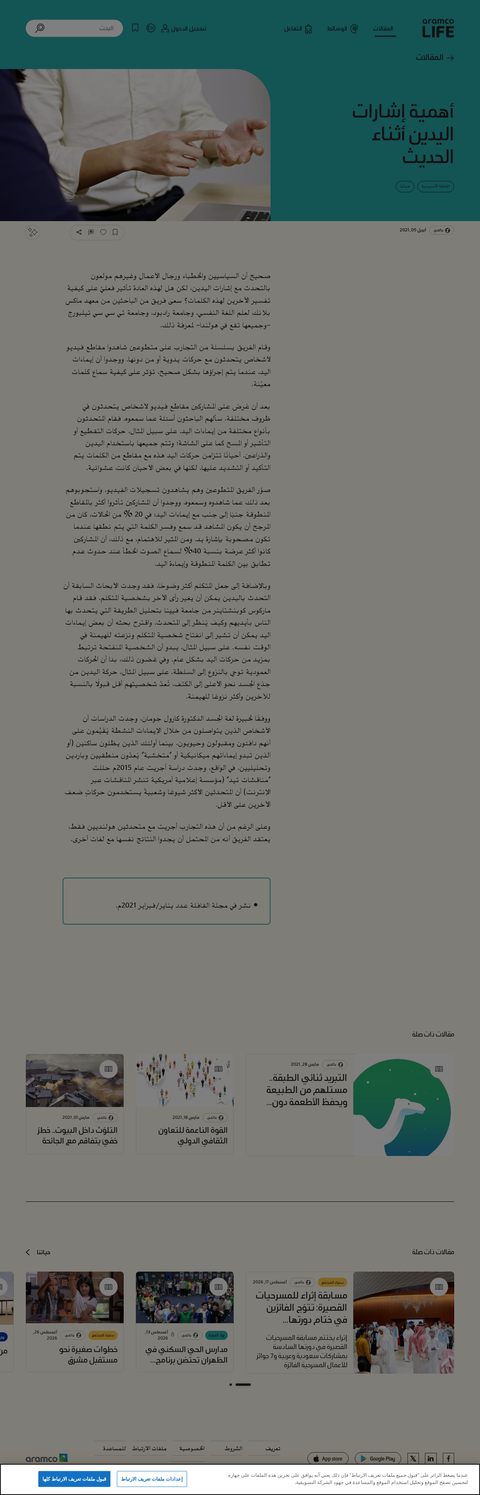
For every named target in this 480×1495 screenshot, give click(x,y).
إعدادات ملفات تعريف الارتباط (152, 1478)
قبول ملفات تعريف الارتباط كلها (74, 1478)
